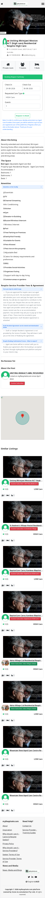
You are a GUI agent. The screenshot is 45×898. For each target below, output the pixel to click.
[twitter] (29, 877)
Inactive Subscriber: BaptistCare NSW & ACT (25, 574)
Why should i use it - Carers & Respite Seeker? (11, 837)
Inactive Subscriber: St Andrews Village (23, 529)
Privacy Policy (8, 843)
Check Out (26, 84)
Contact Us (26, 826)
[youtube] (36, 877)
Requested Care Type (13, 93)
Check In (8, 84)
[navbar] (43, 4)
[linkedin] (32, 877)
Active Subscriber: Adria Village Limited (23, 664)
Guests (8, 102)
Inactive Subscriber (17, 383)
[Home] (2, 3)
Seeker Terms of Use (11, 854)
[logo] (20, 4)
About (5, 826)
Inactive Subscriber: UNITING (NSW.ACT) (24, 484)
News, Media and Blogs (12, 870)
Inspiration (7, 830)
